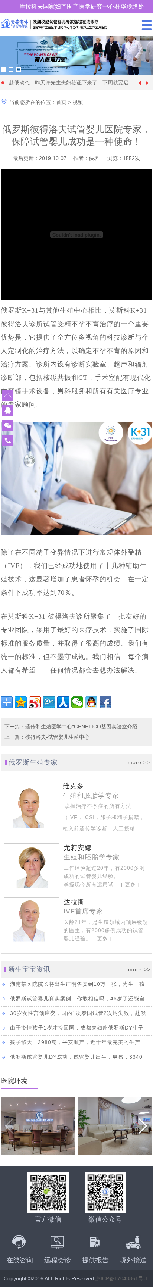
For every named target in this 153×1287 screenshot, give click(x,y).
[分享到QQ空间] (21, 702)
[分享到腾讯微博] (49, 702)
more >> (139, 762)
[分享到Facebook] (105, 702)
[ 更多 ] (129, 884)
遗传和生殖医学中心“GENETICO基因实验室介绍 (81, 727)
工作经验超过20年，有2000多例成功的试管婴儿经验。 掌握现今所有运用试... (104, 876)
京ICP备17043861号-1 (121, 1278)
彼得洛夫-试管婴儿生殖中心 (57, 737)
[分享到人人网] (63, 702)
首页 (61, 102)
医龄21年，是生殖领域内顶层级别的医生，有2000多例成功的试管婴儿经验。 (106, 930)
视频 (77, 102)
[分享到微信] (77, 702)
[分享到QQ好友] (91, 702)
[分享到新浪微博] (35, 702)
